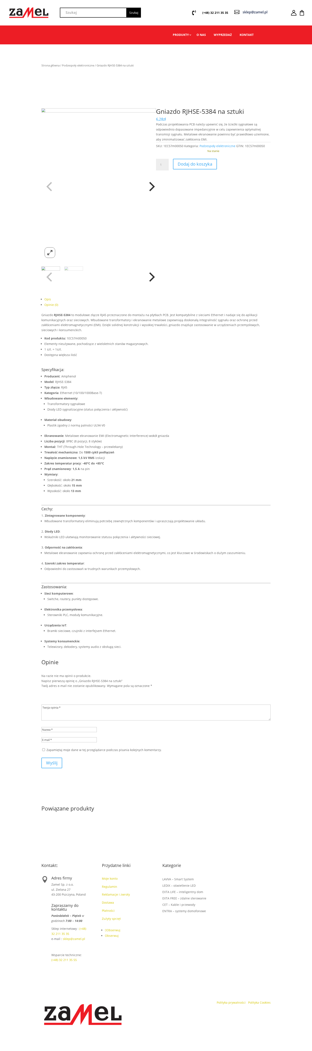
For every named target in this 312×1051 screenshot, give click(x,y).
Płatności (108, 911)
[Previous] (48, 184)
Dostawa (108, 902)
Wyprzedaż (223, 35)
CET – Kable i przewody (178, 905)
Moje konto (110, 879)
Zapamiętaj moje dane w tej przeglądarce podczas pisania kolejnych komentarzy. (104, 750)
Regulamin (110, 887)
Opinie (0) (51, 305)
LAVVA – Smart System (178, 879)
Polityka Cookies (259, 1002)
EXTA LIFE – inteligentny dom (182, 892)
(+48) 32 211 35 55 (64, 960)
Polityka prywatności (231, 1002)
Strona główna (50, 65)
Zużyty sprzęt (111, 919)
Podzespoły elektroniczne (78, 65)
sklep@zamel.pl (74, 939)
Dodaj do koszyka (195, 164)
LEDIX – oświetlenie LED (179, 886)
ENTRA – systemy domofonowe (184, 911)
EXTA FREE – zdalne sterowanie (184, 898)
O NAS (201, 35)
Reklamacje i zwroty (117, 894)
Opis (47, 299)
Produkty (181, 35)
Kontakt (247, 35)
